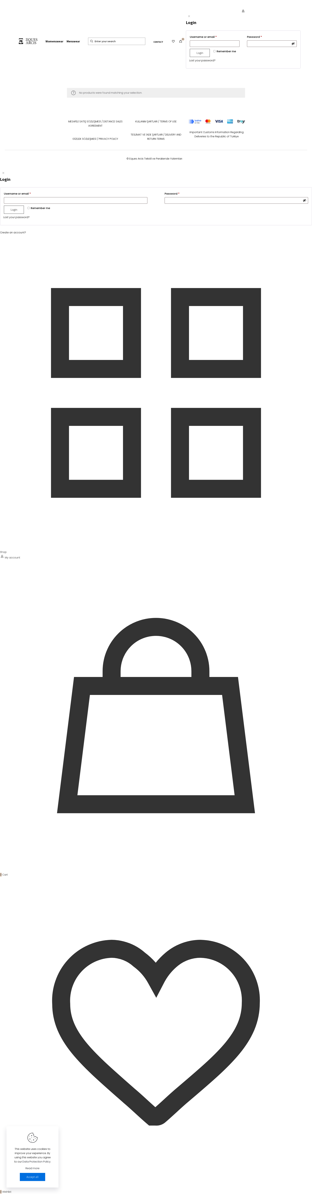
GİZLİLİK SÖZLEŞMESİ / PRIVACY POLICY (95, 139)
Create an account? (13, 232)
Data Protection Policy (36, 1161)
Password (254, 37)
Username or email (203, 37)
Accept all (32, 1177)
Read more (32, 1168)
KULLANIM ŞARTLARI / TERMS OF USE (156, 121)
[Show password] (293, 43)
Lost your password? (202, 60)
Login (199, 53)
